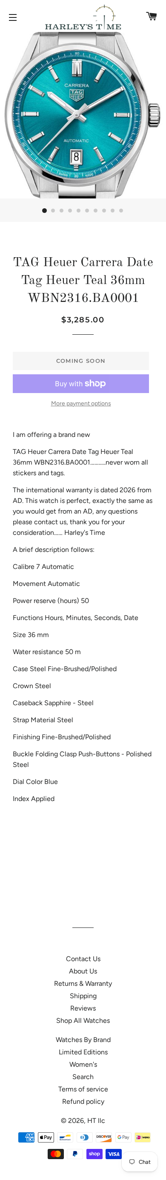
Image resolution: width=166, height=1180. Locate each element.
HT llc (96, 1121)
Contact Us (83, 959)
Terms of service (83, 1089)
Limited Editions (83, 1052)
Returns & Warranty (83, 983)
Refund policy (83, 1101)
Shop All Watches (83, 1020)
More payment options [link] (81, 403)
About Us (83, 971)
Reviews (83, 1008)
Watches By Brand (83, 1040)
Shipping (83, 996)
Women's (83, 1064)
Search (83, 1077)
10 (121, 211)
